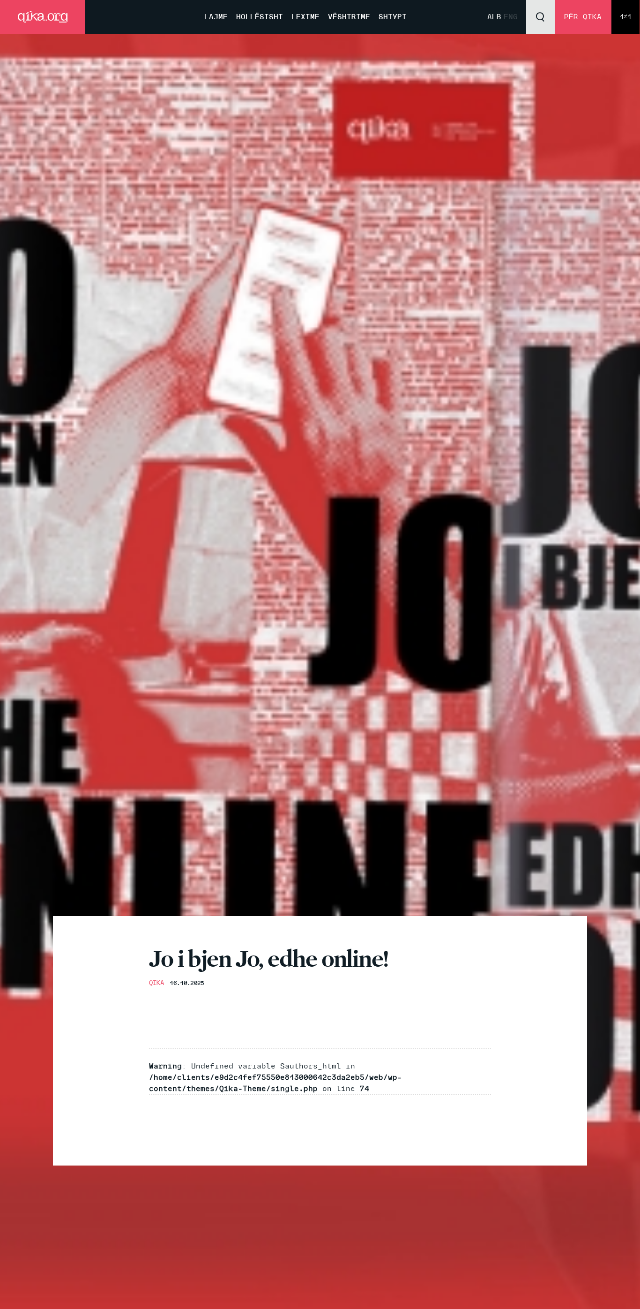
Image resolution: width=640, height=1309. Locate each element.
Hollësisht (259, 17)
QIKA (156, 982)
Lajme (216, 17)
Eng (511, 17)
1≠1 (625, 16)
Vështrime (349, 17)
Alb (494, 17)
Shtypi (393, 17)
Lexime (305, 17)
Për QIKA (583, 17)
